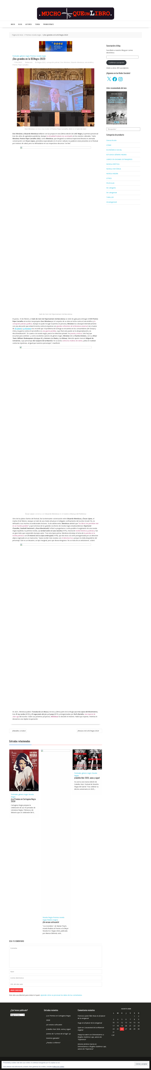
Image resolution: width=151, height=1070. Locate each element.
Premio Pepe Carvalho (20, 65)
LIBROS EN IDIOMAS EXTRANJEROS (119, 159)
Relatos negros (52, 920)
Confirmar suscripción (116, 63)
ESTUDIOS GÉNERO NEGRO (116, 155)
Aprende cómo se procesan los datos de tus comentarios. (61, 995)
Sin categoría (111, 188)
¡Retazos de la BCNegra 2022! (88, 731)
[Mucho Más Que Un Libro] (75, 19)
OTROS (109, 178)
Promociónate (48, 24)
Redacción (28, 62)
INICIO (13, 24)
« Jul (112, 1035)
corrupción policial (52, 62)
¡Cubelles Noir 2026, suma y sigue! (87, 777)
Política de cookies (58, 1067)
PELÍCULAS (110, 183)
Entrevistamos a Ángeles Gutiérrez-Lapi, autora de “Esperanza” (91, 1037)
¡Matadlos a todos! (19, 731)
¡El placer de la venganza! (93, 1023)
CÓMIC (108, 145)
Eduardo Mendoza (77, 62)
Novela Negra (48, 917)
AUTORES (28, 24)
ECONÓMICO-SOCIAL (114, 150)
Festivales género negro (21, 56)
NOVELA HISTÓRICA (113, 169)
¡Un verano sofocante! (51, 922)
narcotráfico (89, 62)
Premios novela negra (38, 56)
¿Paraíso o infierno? (53, 1043)
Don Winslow (65, 62)
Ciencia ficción (111, 140)
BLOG (20, 24)
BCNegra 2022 (40, 62)
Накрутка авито (84, 1035)
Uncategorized (111, 202)
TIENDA (37, 24)
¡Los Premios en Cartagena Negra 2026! (23, 800)
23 (139, 1026)
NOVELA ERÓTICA (112, 164)
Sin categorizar (111, 192)
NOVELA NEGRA (112, 174)
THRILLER (110, 197)
